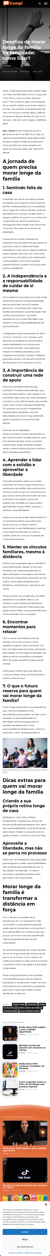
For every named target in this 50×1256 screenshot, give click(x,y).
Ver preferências (25, 1246)
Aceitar (25, 1232)
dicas (42, 1005)
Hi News (22, 1034)
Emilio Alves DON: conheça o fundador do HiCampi (32, 1066)
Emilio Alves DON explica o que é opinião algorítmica (32, 1029)
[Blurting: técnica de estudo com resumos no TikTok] (10, 1051)
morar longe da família (29, 1008)
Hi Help (7, 66)
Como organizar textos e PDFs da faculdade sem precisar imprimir (32, 1084)
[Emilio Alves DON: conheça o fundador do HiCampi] (10, 1070)
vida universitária (30, 1011)
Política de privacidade (33, 1253)
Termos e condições (15, 1253)
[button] (46, 1204)
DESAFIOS (32, 1005)
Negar (25, 1239)
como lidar (19, 1005)
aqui (23, 678)
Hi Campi (26, 72)
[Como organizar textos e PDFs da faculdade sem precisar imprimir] (10, 1088)
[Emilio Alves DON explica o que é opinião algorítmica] (10, 1033)
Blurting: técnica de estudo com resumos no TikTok (32, 1047)
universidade (11, 1011)
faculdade (9, 1008)
